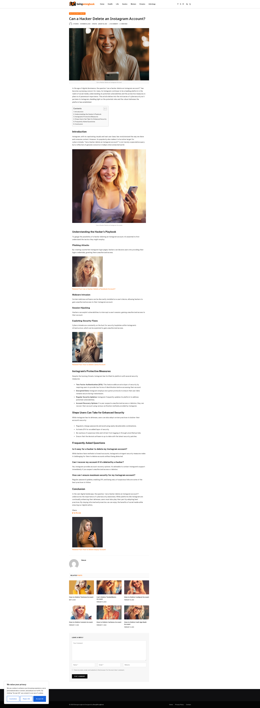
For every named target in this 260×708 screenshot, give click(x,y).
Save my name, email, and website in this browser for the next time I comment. (99, 670)
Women (133, 4)
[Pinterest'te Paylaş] (76, 513)
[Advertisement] (172, 26)
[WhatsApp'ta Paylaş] (78, 513)
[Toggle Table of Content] (104, 108)
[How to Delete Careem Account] (81, 612)
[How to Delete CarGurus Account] (109, 612)
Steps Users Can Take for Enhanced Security (90, 119)
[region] (26, 692)
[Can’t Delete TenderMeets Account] (109, 587)
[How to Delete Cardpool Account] (136, 587)
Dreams (142, 4)
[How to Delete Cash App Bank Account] (136, 612)
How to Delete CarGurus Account (109, 622)
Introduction (79, 112)
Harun (77, 23)
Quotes (124, 4)
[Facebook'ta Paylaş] (72, 513)
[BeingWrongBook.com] (82, 4)
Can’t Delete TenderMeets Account (106, 598)
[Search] (187, 4)
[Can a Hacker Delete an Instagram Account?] (109, 54)
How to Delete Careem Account (81, 622)
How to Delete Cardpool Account (136, 597)
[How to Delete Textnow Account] (81, 587)
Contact (188, 704)
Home (102, 4)
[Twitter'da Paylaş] (74, 513)
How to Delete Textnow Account (81, 597)
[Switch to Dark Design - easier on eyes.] (190, 4)
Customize (13, 699)
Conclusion (79, 124)
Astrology (152, 4)
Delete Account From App (77, 13)
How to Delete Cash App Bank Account (135, 623)
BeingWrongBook (98, 704)
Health (110, 4)
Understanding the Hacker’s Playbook (88, 114)
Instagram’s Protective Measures (86, 116)
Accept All (39, 699)
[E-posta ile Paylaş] (80, 513)
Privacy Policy (179, 704)
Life (117, 4)
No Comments (114, 23)
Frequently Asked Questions (85, 121)
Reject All (26, 699)
